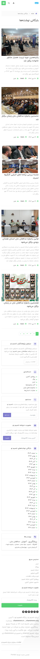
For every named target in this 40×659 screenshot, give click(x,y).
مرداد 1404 (31, 470)
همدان (16, 544)
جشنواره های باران (29, 388)
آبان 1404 (32, 462)
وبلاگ (37, 567)
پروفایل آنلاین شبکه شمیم (30, 579)
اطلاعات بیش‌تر (30, 362)
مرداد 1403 (31, 500)
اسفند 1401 (31, 528)
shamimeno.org (32, 620)
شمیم (29, 544)
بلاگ (34, 379)
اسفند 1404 (31, 453)
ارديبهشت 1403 (30, 508)
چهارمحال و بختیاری (21, 547)
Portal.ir (13, 655)
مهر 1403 (32, 494)
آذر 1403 (32, 489)
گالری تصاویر (35, 573)
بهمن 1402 (32, 517)
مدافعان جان (14, 541)
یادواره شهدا (9, 544)
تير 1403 (32, 503)
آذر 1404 (32, 459)
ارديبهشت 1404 (30, 475)
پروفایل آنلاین (30, 377)
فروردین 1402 (31, 525)
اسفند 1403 (31, 481)
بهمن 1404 (31, 456)
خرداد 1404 (31, 473)
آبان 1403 (32, 492)
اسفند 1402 (31, 514)
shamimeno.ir (18, 620)
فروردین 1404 (31, 478)
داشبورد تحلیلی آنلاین (32, 582)
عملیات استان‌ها (29, 390)
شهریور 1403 (31, 497)
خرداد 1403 (31, 505)
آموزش (24, 541)
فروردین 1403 (30, 511)
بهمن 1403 (31, 483)
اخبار (14, 79)
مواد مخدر (23, 544)
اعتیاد (34, 544)
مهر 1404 (32, 464)
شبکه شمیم (35, 570)
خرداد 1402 (31, 522)
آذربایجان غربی (32, 547)
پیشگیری (32, 541)
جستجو (7, 415)
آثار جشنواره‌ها (30, 385)
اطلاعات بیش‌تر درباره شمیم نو (11, 642)
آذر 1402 (32, 519)
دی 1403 (32, 486)
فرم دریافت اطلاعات (32, 576)
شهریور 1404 (31, 467)
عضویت (7, 438)
